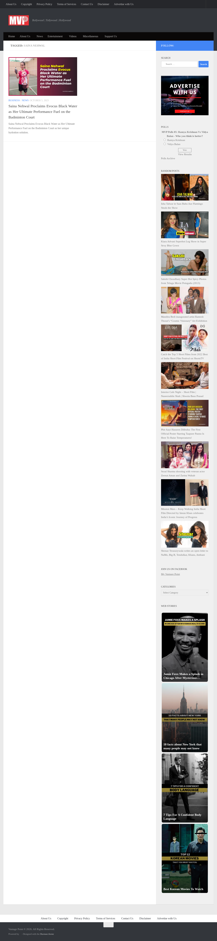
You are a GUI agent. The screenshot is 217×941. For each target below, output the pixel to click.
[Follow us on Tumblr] (197, 45)
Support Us (111, 36)
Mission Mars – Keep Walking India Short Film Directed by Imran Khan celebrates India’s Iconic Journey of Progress (183, 513)
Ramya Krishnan (176, 140)
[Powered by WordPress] (20, 934)
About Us (11, 4)
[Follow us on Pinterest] (188, 45)
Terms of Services (66, 4)
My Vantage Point (170, 574)
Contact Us (87, 4)
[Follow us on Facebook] (193, 45)
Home (11, 36)
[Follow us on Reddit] (207, 45)
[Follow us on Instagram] (179, 45)
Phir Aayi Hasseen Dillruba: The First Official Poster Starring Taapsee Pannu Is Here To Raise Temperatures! (182, 433)
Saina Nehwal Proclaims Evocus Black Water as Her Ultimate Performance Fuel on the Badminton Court (42, 111)
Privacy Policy (44, 4)
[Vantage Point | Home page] (18, 20)
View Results (185, 154)
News (40, 36)
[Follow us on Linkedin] (202, 45)
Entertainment (55, 36)
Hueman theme (47, 934)
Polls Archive (168, 158)
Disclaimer (103, 4)
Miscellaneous (90, 36)
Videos (72, 36)
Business (14, 100)
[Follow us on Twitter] (184, 45)
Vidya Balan (173, 144)
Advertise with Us (123, 4)
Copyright (26, 4)
